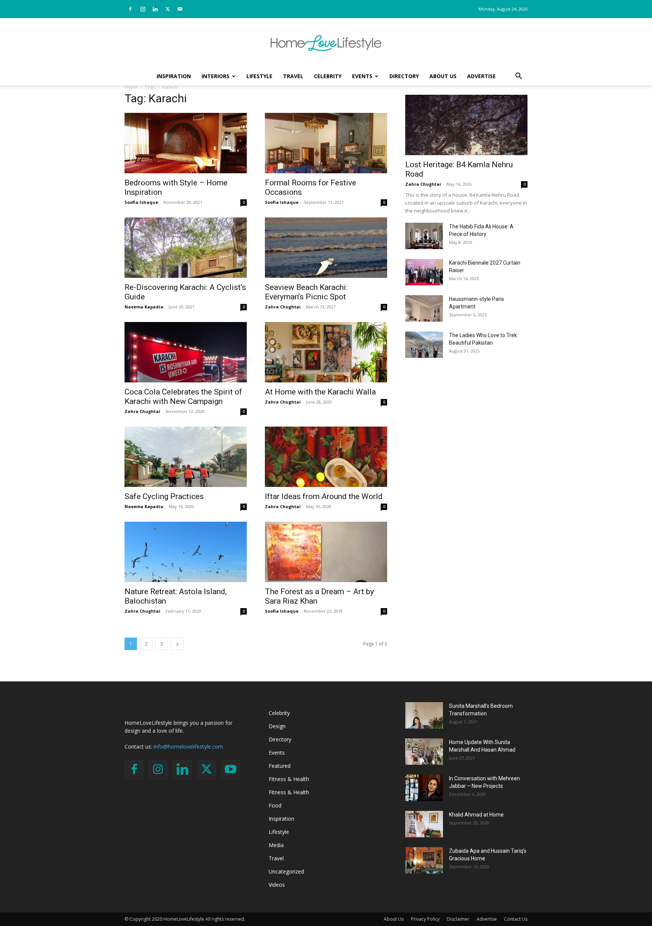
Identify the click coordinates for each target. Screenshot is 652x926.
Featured (280, 765)
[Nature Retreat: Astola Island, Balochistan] (186, 552)
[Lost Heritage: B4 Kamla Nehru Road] (466, 125)
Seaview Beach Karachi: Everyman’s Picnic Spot (306, 292)
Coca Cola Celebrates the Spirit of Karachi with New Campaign (183, 396)
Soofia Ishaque (141, 202)
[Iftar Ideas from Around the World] (326, 457)
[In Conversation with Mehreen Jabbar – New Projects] (424, 788)
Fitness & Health (289, 779)
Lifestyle (259, 76)
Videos (277, 884)
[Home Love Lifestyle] (326, 43)
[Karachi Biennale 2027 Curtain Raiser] (424, 272)
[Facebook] (130, 9)
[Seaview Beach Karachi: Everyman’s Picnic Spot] (326, 247)
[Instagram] (142, 9)
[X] (167, 9)
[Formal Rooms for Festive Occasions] (326, 143)
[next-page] (177, 644)
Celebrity (327, 76)
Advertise (481, 76)
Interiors (215, 76)
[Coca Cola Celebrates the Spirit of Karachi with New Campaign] (186, 352)
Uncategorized (286, 871)
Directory (404, 76)
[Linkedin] (155, 9)
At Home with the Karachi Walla (320, 391)
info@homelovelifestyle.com (188, 746)
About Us (443, 76)
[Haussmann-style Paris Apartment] (424, 308)
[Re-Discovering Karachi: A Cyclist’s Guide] (186, 247)
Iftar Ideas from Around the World (324, 496)
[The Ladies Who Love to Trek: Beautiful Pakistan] (424, 344)
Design (277, 726)
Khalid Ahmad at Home (476, 815)
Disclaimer (458, 919)
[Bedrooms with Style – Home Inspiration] (186, 143)
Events (362, 76)
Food (275, 805)
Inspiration (174, 76)
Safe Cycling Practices (164, 496)
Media (276, 845)
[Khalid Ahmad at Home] (424, 824)
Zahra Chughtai (283, 307)
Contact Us (515, 919)
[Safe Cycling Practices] (186, 457)
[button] (518, 76)
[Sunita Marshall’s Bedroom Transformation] (424, 715)
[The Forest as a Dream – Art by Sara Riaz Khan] (326, 552)
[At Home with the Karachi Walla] (326, 352)
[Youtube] (180, 9)
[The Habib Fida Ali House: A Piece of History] (424, 236)
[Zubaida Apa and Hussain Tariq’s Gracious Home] (424, 860)
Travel (293, 76)
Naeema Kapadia (144, 307)
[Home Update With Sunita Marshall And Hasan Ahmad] (424, 751)
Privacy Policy (425, 919)
